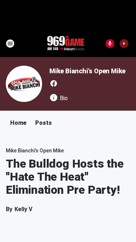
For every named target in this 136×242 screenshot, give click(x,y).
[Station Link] (65, 43)
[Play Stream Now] (124, 43)
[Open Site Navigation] (10, 43)
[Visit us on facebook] (53, 83)
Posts (43, 122)
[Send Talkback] (110, 43)
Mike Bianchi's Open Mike (87, 71)
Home (18, 122)
